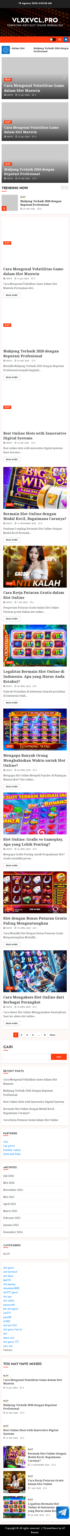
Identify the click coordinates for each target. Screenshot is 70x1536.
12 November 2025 (26, 523)
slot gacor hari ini (12, 1329)
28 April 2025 (24, 686)
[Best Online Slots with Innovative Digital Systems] (35, 407)
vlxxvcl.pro (35, 20)
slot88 (6, 1321)
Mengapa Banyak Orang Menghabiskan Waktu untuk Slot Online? (34, 760)
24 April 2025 (24, 849)
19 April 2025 (24, 928)
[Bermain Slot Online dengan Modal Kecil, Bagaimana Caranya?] (35, 488)
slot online (8, 1300)
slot (5, 1333)
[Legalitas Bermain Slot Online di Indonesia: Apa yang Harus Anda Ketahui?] (35, 646)
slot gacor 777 (11, 1342)
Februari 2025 (12, 1218)
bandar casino (12, 1150)
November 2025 (13, 1190)
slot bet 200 (10, 1325)
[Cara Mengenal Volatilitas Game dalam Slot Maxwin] (35, 243)
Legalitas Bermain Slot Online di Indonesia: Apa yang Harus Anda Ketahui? (33, 676)
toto (5, 1141)
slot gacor (8, 1268)
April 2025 (9, 1204)
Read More (12, 295)
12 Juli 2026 (24, 95)
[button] (60, 39)
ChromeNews (50, 1528)
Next (52, 1035)
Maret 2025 (10, 1211)
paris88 (7, 1317)
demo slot (8, 1338)
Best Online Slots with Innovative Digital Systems (34, 436)
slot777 (7, 1313)
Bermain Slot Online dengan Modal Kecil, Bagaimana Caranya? (34, 516)
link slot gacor (10, 1309)
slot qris (7, 1296)
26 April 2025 (24, 770)
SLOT (8, 79)
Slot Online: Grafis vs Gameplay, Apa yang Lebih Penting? (33, 842)
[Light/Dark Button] (53, 39)
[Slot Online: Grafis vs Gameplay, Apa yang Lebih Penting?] (35, 813)
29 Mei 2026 (24, 179)
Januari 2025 (11, 1225)
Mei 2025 (8, 1197)
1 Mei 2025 (22, 602)
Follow (65, 39)
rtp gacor (9, 1145)
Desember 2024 (12, 1232)
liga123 (7, 1280)
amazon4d (9, 1305)
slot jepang (9, 1284)
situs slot (8, 1346)
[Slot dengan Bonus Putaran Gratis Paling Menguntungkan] (35, 892)
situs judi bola (12, 1154)
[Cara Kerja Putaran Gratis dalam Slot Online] (35, 567)
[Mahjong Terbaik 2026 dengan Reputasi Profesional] (10, 203)
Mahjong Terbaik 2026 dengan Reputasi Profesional (29, 171)
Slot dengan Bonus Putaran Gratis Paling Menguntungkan (35, 921)
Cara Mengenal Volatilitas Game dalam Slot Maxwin (34, 88)
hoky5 (10, 95)
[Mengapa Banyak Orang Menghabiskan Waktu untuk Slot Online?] (35, 729)
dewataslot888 (11, 1288)
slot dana (8, 1276)
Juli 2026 (8, 1176)
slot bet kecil (10, 1272)
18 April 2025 (23, 1007)
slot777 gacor (10, 1292)
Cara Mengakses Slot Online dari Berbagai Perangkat (33, 999)
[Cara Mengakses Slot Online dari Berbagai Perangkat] (35, 971)
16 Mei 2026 (23, 443)
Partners (7, 1350)
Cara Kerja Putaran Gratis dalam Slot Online (30, 1120)
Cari (8, 1047)
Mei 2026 (8, 1183)
